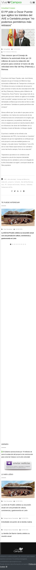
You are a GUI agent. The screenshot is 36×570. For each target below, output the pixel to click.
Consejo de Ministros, (23, 179)
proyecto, (11, 182)
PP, (6, 184)
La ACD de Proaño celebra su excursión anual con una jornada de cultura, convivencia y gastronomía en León (17, 235)
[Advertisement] (18, 323)
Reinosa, (23, 184)
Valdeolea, (29, 184)
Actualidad (7, 49)
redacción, (4, 182)
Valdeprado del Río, (7, 187)
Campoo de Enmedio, (13, 184)
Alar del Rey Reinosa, (27, 182)
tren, (2, 184)
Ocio (5, 229)
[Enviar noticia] (18, 465)
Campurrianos (8, 518)
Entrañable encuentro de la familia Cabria (16, 522)
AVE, (5, 179)
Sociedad (9, 229)
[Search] (31, 2)
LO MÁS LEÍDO (7, 474)
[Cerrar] (6, 566)
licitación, (17, 182)
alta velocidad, (12, 179)
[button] (10, 244)
